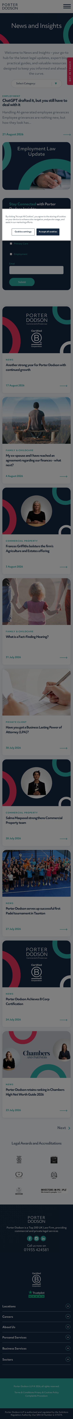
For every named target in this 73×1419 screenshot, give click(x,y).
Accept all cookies (48, 232)
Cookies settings (23, 232)
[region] (36, 225)
